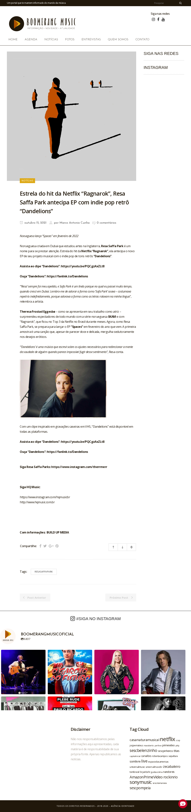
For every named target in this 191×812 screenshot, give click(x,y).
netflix (167, 739)
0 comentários (106, 222)
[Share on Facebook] (40, 545)
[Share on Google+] (51, 545)
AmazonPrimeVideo (146, 777)
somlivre (135, 761)
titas (176, 751)
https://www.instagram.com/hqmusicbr (45, 497)
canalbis (146, 756)
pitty (177, 745)
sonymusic (141, 782)
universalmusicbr (154, 766)
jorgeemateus (136, 745)
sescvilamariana (160, 783)
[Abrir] (23, 672)
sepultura (173, 756)
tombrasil (134, 772)
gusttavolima (156, 772)
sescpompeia (140, 787)
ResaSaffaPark (44, 571)
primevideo (168, 745)
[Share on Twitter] (45, 545)
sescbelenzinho (143, 750)
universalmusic (137, 767)
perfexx (158, 745)
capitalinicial (135, 756)
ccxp (178, 740)
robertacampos (160, 756)
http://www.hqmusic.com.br (37, 502)
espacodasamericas (158, 761)
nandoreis (169, 772)
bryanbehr (145, 771)
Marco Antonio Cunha (75, 222)
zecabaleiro (171, 766)
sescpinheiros (165, 751)
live (144, 761)
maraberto (149, 745)
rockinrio (170, 777)
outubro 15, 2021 (35, 222)
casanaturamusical (144, 739)
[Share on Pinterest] (57, 545)
